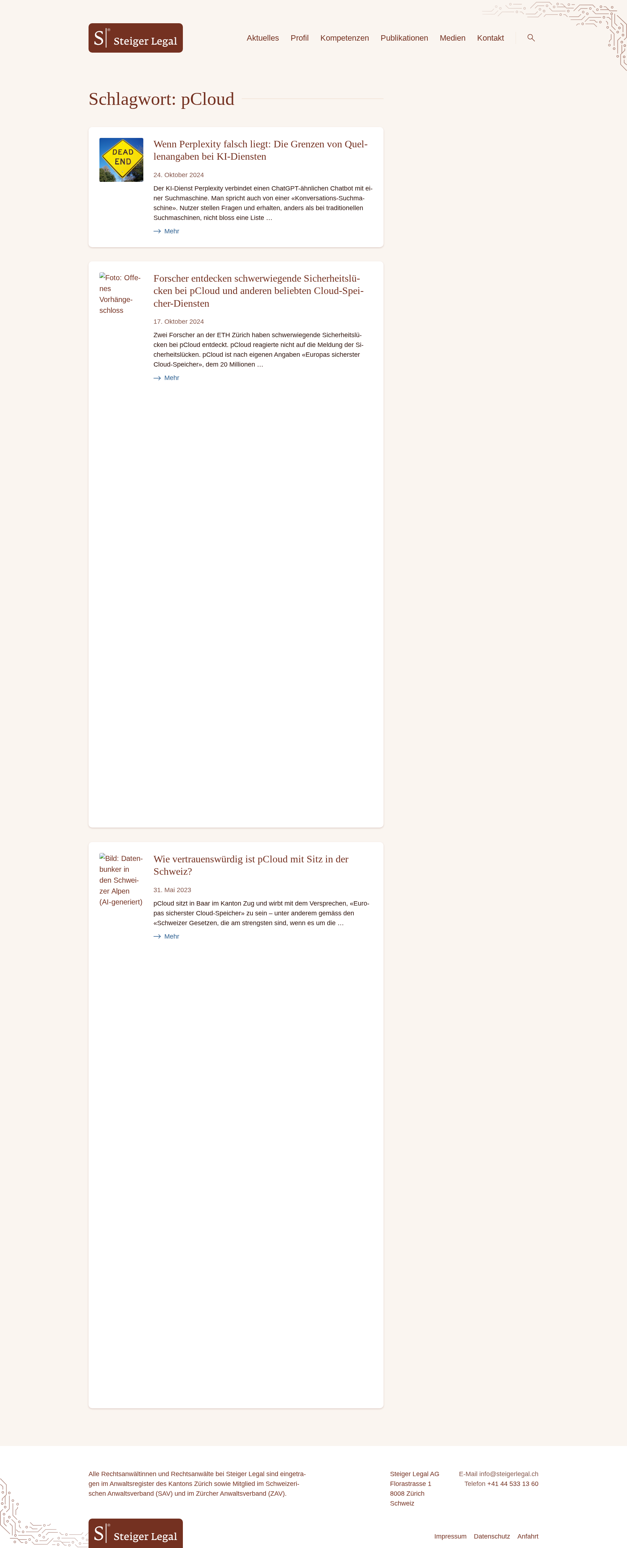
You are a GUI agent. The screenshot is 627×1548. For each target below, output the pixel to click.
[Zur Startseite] (136, 38)
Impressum (450, 1536)
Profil (300, 37)
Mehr (171, 230)
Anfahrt (527, 1536)
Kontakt (490, 37)
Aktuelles (263, 37)
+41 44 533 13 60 (512, 1483)
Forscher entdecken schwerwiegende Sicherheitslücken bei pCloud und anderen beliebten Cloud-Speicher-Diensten (258, 291)
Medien (453, 37)
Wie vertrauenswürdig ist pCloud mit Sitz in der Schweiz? (250, 865)
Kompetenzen (344, 37)
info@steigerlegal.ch (508, 1474)
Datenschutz (492, 1536)
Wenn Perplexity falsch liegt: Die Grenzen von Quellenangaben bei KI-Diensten (260, 150)
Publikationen (404, 37)
